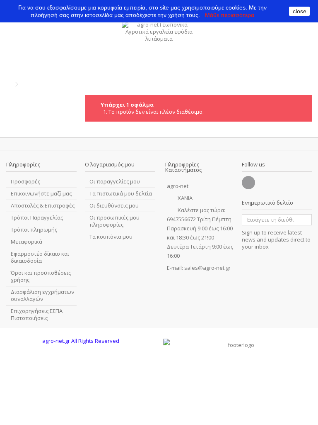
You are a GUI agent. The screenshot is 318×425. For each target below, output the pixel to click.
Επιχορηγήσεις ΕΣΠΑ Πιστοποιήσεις (37, 315)
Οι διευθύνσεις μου (114, 205)
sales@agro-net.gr (207, 267)
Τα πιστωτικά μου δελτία (120, 193)
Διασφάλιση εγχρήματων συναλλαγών (42, 295)
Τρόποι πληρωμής (34, 229)
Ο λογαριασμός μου (110, 164)
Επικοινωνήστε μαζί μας (41, 193)
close (299, 11)
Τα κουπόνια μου (110, 236)
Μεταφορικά (26, 241)
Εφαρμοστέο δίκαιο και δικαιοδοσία (40, 257)
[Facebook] (248, 182)
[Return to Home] (8, 84)
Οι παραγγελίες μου (114, 181)
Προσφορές (25, 181)
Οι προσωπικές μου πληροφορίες (114, 221)
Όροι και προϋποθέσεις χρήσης (41, 276)
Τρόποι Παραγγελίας (37, 217)
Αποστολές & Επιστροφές (43, 205)
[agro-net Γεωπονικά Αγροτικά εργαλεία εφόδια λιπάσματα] (159, 42)
